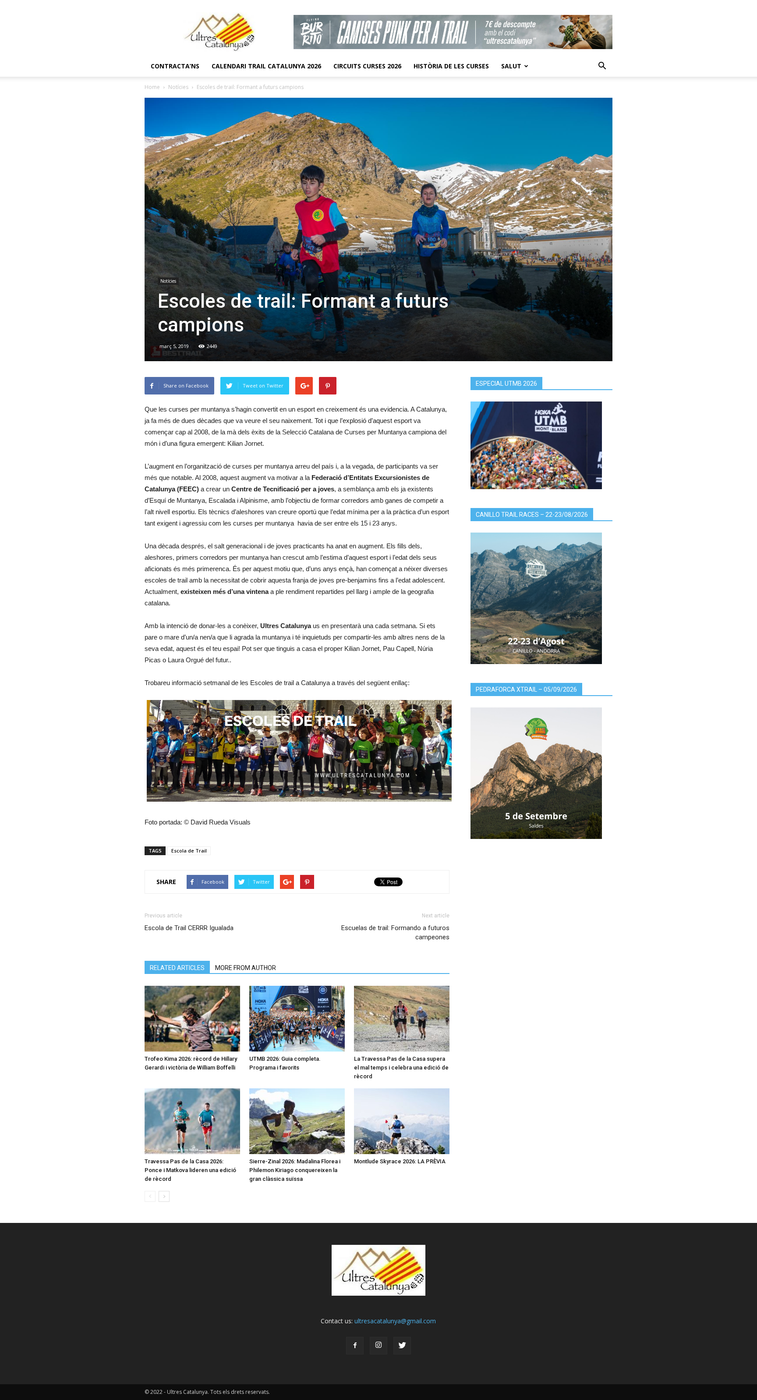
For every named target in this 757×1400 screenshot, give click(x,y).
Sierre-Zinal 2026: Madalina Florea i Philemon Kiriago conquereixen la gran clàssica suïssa (294, 1170)
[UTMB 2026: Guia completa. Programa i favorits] (297, 1019)
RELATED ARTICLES (177, 967)
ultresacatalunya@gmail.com (395, 1321)
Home (152, 87)
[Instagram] (378, 1345)
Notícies (178, 87)
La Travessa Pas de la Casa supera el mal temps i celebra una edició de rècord (401, 1067)
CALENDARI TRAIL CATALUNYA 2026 (266, 66)
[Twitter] (402, 1345)
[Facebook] (355, 1345)
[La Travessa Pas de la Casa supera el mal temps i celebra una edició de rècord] (401, 1019)
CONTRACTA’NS (175, 66)
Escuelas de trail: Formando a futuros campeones (395, 932)
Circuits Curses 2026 (367, 66)
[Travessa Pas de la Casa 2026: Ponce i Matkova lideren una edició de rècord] (192, 1121)
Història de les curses (451, 66)
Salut (511, 66)
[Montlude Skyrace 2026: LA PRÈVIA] (401, 1121)
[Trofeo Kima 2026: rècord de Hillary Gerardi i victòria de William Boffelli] (192, 1019)
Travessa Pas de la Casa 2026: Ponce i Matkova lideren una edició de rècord (190, 1170)
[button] (601, 66)
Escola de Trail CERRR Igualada (189, 928)
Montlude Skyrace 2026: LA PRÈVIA (400, 1161)
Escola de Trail (189, 850)
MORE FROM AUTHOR (245, 967)
